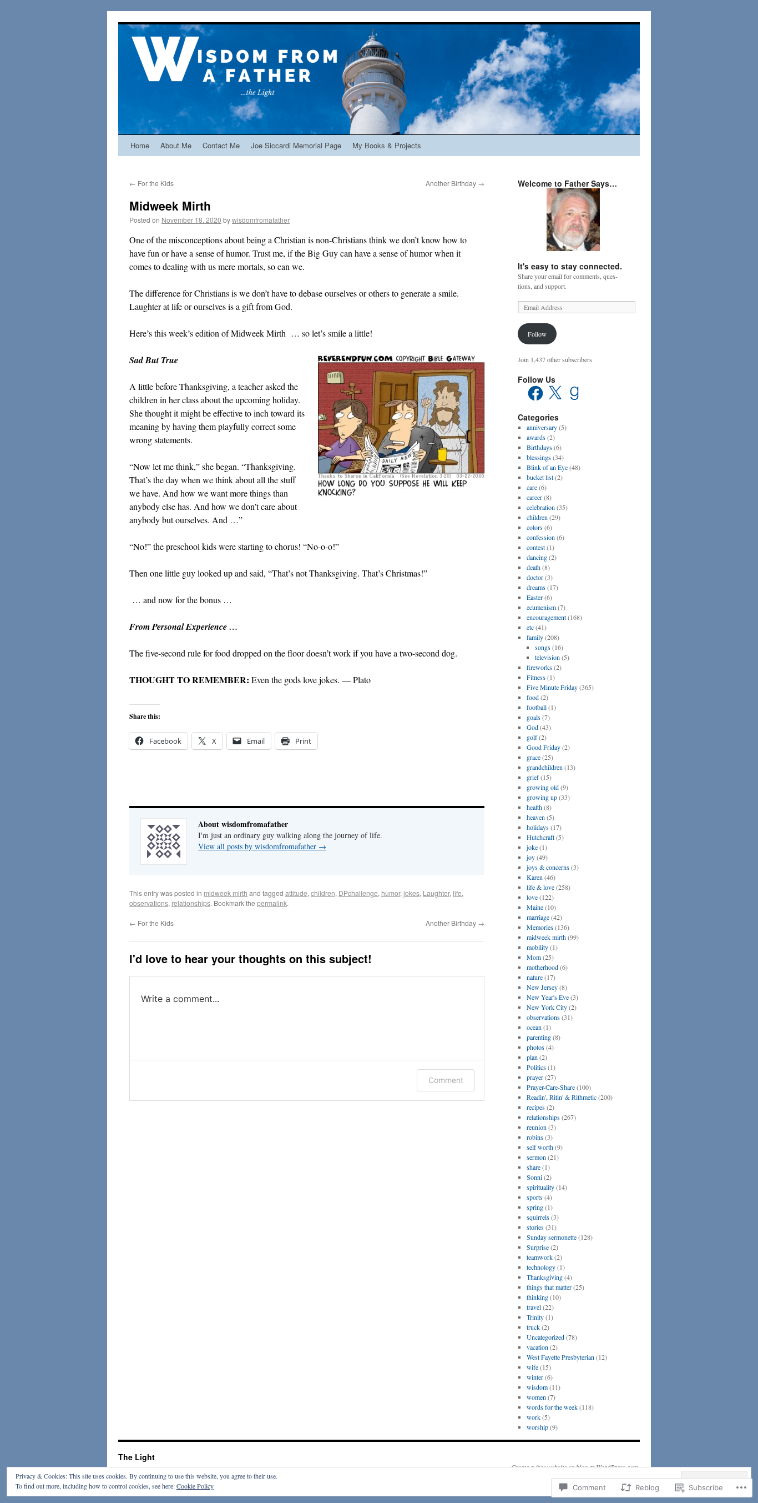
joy (531, 857)
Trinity (535, 1316)
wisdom (537, 1386)
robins (535, 1137)
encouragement (546, 617)
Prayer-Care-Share (551, 1087)
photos (535, 1047)
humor (390, 893)
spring (535, 1207)
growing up (542, 797)
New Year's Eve (548, 997)
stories (535, 1227)
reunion (537, 1127)
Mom (534, 957)
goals (533, 717)
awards (536, 437)
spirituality (540, 1187)
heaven (536, 817)
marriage (538, 917)
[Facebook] (535, 393)
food (533, 697)
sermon (536, 1157)
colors (535, 527)
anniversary (542, 427)
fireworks (539, 667)
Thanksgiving (545, 1276)
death (533, 567)
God (532, 727)
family (535, 637)
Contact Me (221, 145)
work (533, 1416)
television (547, 657)
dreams (536, 587)
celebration (541, 507)
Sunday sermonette (552, 1237)
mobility (537, 947)
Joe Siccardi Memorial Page (296, 145)
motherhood (542, 967)
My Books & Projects (386, 145)
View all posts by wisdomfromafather (262, 846)
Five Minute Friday (552, 687)
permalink (272, 903)
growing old (543, 787)
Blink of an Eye (547, 467)
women (536, 1396)
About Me (175, 145)
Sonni (534, 1177)
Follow (537, 333)
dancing (537, 557)
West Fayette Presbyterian (560, 1356)
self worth (540, 1147)
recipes (536, 1107)
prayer (535, 1077)
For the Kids (151, 183)
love (532, 897)
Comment (445, 1080)
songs (542, 647)
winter (535, 1376)
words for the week (552, 1406)
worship (537, 1426)
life (457, 893)
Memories (540, 927)
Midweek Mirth (170, 205)
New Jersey (542, 987)
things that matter (549, 1286)
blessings (539, 457)
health (534, 807)
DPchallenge (358, 893)
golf (532, 737)
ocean (534, 1027)
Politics (536, 1067)
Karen (535, 877)
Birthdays (539, 447)
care (532, 487)
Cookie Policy (195, 1485)
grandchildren (545, 767)
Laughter (436, 893)
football (537, 707)
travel (534, 1306)
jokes (411, 893)
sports (535, 1197)
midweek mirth (225, 893)
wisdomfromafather (261, 219)
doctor (535, 577)
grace (533, 757)
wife (532, 1366)
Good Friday (543, 747)
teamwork (540, 1256)
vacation (537, 1346)
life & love (540, 887)
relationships (190, 903)
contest (536, 547)
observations (148, 903)
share (533, 1167)
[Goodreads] (574, 393)
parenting (539, 1037)
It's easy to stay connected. (570, 266)
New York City (547, 1007)
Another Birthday (455, 183)
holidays (538, 827)
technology (541, 1266)
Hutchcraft (540, 837)
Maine (535, 907)
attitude (296, 893)
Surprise (538, 1247)
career (534, 497)
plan (532, 1057)
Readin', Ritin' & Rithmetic (562, 1097)
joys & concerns (548, 867)
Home (139, 145)
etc (530, 627)
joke (532, 847)
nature (535, 977)
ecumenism (541, 607)
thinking (537, 1296)
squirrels (538, 1217)
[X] (555, 393)
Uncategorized (545, 1336)
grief (533, 777)
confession (541, 537)
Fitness (536, 677)
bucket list (540, 477)
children (323, 893)
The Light (136, 1456)
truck (533, 1326)
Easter (535, 597)
